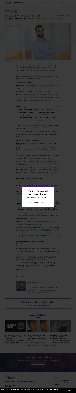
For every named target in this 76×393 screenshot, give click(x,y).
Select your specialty (32, 197)
